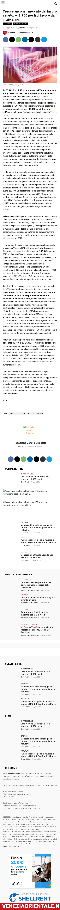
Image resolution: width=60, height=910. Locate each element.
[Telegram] (45, 4)
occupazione (24, 413)
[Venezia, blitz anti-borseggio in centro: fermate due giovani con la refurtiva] (11, 527)
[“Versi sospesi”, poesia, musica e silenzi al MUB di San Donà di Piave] (11, 542)
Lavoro (12, 413)
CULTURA (24, 552)
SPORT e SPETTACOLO (29, 624)
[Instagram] (49, 906)
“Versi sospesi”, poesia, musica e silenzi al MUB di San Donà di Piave (38, 541)
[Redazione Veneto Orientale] (5, 33)
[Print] (37, 39)
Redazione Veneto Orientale (21, 33)
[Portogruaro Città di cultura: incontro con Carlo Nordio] (11, 615)
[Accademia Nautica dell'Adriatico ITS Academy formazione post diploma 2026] (30, 494)
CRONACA (24, 522)
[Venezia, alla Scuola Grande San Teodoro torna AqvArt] (11, 557)
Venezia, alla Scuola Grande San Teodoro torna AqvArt (37, 556)
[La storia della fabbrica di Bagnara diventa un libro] (11, 600)
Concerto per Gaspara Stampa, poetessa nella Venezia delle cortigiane (36, 585)
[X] (49, 4)
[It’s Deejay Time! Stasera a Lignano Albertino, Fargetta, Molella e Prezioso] (11, 630)
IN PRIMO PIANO (20, 23)
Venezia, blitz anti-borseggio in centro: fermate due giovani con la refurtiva (38, 527)
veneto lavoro (38, 413)
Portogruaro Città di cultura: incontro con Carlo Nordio (35, 613)
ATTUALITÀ (7, 23)
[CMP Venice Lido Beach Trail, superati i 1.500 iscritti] (11, 479)
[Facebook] (41, 4)
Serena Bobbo (25, 545)
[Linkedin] (25, 39)
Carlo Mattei (25, 482)
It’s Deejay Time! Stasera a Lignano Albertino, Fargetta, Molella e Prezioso (38, 630)
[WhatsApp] (18, 39)
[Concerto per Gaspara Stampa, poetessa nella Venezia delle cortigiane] (11, 585)
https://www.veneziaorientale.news (30, 447)
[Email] (31, 39)
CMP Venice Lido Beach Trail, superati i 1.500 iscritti (35, 477)
